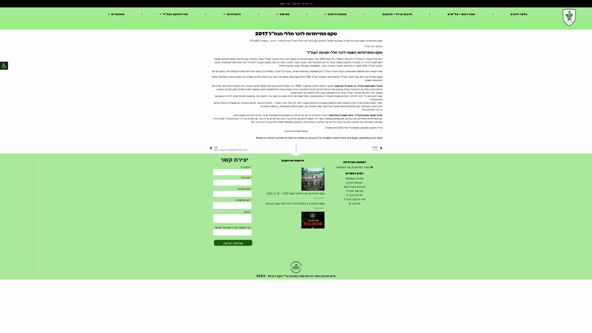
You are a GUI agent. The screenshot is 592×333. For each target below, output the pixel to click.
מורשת (284, 14)
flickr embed (302, 131)
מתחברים (117, 14)
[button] (4, 66)
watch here (339, 137)
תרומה (296, 3)
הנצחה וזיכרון (337, 14)
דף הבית (307, 3)
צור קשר (285, 3)
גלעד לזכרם (519, 14)
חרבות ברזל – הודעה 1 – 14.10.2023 (305, 203)
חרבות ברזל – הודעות (397, 14)
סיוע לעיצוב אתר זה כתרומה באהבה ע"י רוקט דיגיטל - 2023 (296, 276)
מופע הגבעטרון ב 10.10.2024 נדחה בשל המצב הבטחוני (295, 169)
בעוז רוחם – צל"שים (461, 14)
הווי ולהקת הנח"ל (175, 14)
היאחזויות (234, 14)
